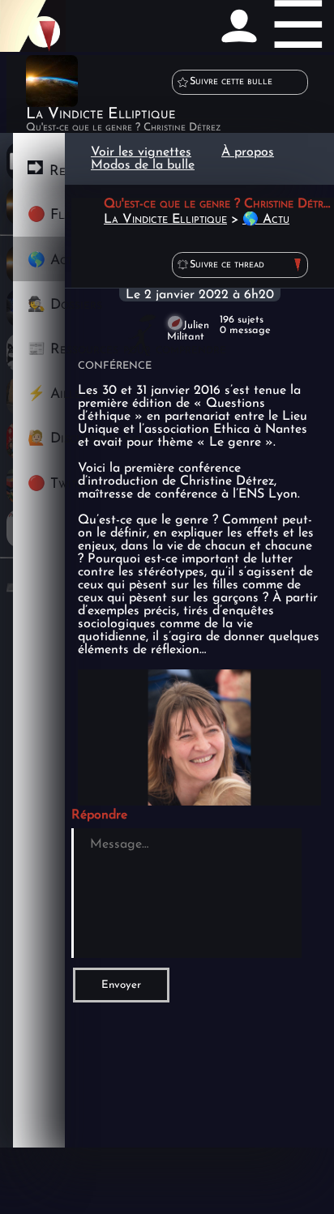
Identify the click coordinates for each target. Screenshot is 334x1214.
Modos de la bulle (143, 165)
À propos (247, 152)
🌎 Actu (265, 219)
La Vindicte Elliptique (165, 219)
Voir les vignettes (141, 152)
